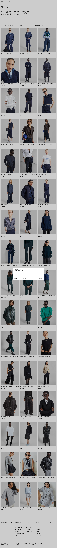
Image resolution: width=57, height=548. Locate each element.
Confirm (41, 278)
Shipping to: (16, 278)
